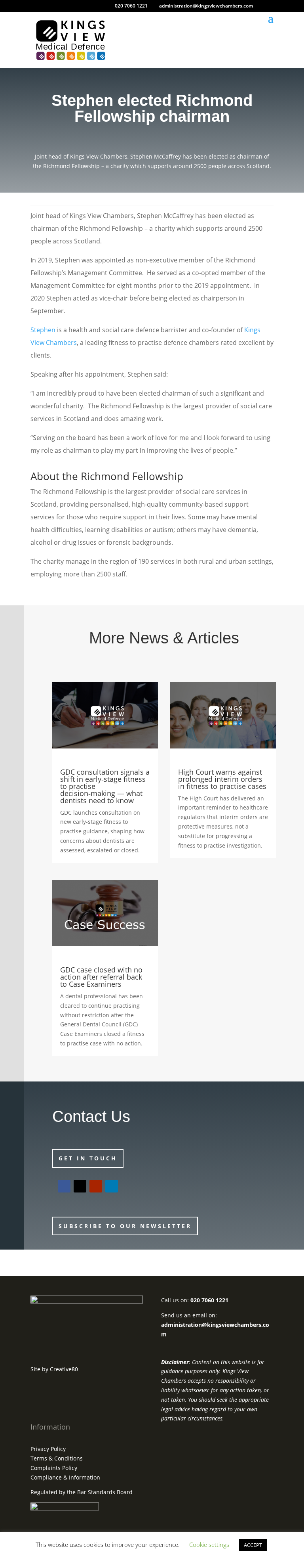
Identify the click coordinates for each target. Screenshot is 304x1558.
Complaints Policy (53, 1468)
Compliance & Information (65, 1477)
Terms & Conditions (56, 1458)
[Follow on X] (80, 1186)
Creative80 (64, 1369)
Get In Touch (88, 1158)
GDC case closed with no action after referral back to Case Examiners (101, 977)
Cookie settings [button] (209, 1544)
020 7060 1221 (209, 1300)
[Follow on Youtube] (95, 1186)
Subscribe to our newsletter (125, 1226)
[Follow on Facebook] (64, 1186)
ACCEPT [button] (253, 1544)
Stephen (42, 329)
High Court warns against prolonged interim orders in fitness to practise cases (222, 779)
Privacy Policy (48, 1449)
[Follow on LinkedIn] (111, 1186)
